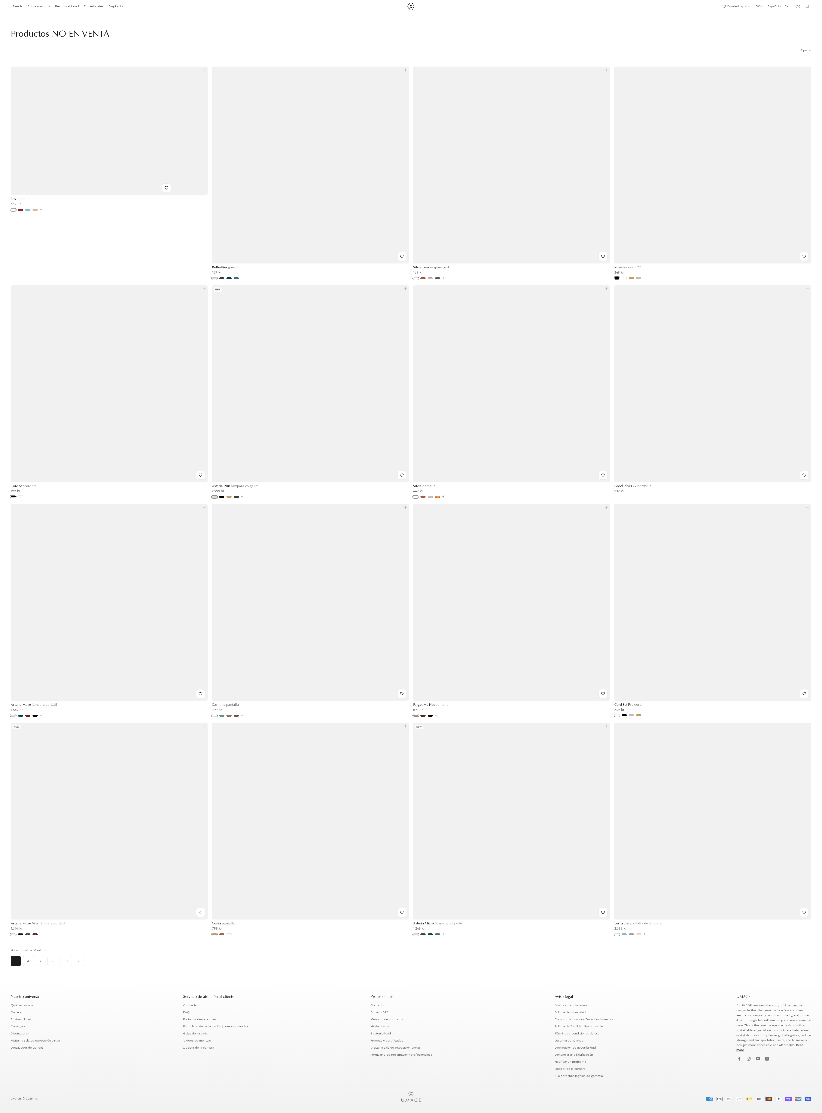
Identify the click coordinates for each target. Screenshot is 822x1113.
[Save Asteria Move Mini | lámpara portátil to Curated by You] (200, 912)
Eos (20, 199)
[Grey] (437, 278)
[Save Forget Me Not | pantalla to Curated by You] (603, 693)
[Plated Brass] (638, 715)
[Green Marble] (27, 934)
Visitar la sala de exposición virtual (36, 1040)
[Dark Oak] (423, 716)
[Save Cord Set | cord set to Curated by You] (200, 475)
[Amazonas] (221, 716)
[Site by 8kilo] (36, 1099)
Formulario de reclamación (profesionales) (401, 1054)
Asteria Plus (235, 486)
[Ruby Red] (27, 716)
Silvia (424, 486)
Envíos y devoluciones (571, 1005)
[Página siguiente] (79, 961)
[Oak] (415, 716)
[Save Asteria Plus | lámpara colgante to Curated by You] (401, 475)
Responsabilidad (67, 7)
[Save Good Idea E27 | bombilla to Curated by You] (804, 475)
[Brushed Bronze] (437, 497)
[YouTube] (757, 1058)
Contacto (190, 1005)
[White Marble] (13, 934)
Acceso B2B (380, 1012)
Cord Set (23, 486)
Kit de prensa (380, 1026)
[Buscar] (807, 6)
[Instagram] (748, 1058)
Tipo (804, 50)
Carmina (225, 705)
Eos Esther (638, 923)
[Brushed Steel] (430, 497)
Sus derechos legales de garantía (579, 1075)
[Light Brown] (35, 210)
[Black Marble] (20, 934)
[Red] (20, 210)
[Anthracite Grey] (221, 278)
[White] (13, 210)
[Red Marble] (35, 934)
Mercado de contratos (387, 1019)
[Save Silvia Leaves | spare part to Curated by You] (603, 256)
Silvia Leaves (431, 267)
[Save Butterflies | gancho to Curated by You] (401, 256)
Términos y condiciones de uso (577, 1033)
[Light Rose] (638, 934)
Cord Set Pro (628, 705)
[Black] (616, 278)
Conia (223, 923)
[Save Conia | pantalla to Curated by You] (401, 912)
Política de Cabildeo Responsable (579, 1026)
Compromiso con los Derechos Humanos (584, 1019)
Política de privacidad (570, 1012)
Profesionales (93, 6)
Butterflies (226, 267)
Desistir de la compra (198, 1047)
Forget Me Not (430, 705)
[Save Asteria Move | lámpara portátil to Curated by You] (200, 693)
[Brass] (631, 278)
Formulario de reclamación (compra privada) (215, 1026)
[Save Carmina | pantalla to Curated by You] (401, 693)
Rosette (627, 267)
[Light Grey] (631, 934)
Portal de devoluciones (200, 1019)
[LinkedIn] (766, 1058)
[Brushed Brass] (214, 934)
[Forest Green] (229, 278)
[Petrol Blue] (236, 278)
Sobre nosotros (39, 7)
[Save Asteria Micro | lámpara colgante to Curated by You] (603, 912)
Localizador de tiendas (27, 1047)
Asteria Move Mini (38, 923)
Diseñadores (20, 1033)
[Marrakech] (229, 716)
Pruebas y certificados (387, 1040)
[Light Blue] (27, 210)
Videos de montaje (197, 1040)
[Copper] (423, 278)
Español (773, 6)
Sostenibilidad (21, 1019)
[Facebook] (738, 1058)
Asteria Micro (437, 923)
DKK (758, 6)
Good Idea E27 (632, 486)
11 (66, 960)
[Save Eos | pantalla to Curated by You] (166, 187)
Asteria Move (34, 705)
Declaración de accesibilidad (575, 1047)
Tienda (17, 7)
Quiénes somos (22, 1005)
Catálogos (18, 1026)
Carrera (16, 1012)
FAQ (186, 1012)
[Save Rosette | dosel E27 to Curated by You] (804, 256)
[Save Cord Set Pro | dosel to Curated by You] (804, 693)
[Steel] (430, 278)
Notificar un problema (570, 1061)
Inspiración (116, 7)
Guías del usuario (195, 1033)
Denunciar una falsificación (574, 1054)
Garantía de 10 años (569, 1040)
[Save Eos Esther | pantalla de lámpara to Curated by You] (804, 912)
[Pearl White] (214, 278)
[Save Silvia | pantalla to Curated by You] (603, 475)
